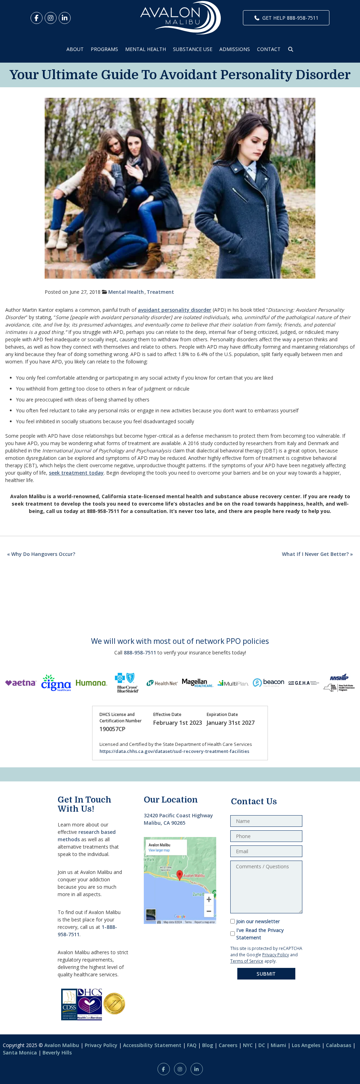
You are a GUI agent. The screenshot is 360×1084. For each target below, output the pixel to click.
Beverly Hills (57, 1052)
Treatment (160, 292)
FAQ (192, 1045)
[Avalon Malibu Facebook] (37, 18)
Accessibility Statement (152, 1045)
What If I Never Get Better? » (317, 554)
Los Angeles (306, 1045)
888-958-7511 (140, 652)
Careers (228, 1045)
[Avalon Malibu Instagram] (51, 18)
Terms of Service (246, 961)
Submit (266, 973)
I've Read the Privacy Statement (260, 934)
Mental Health (126, 292)
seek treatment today (76, 472)
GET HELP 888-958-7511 (290, 17)
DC (261, 1045)
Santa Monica (20, 1052)
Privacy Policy (275, 955)
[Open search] (290, 49)
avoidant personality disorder (174, 309)
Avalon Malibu (61, 1045)
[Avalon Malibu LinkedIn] (65, 18)
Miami (278, 1045)
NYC (248, 1045)
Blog (207, 1045)
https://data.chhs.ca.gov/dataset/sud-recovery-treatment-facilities (174, 751)
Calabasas (338, 1045)
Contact (269, 49)
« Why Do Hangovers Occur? (41, 554)
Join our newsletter (258, 921)
